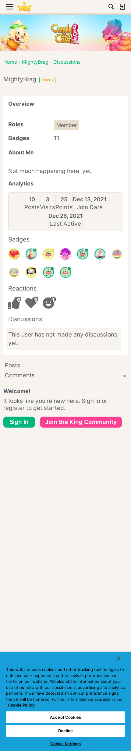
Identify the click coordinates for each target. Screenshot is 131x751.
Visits (47, 207)
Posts (32, 207)
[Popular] (31, 254)
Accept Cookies (65, 717)
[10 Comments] (48, 254)
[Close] (119, 658)
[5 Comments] (82, 254)
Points (64, 207)
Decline (65, 730)
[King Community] (24, 7)
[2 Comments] (48, 272)
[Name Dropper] (100, 254)
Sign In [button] (19, 421)
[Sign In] (122, 6)
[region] (65, 701)
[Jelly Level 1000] (14, 272)
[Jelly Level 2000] (117, 254)
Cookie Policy (21, 705)
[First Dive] (65, 272)
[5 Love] (14, 254)
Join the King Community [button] (81, 421)
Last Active (65, 223)
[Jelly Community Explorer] (65, 254)
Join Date (90, 207)
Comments (65, 375)
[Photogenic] (31, 272)
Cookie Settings (65, 743)
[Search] (111, 6)
